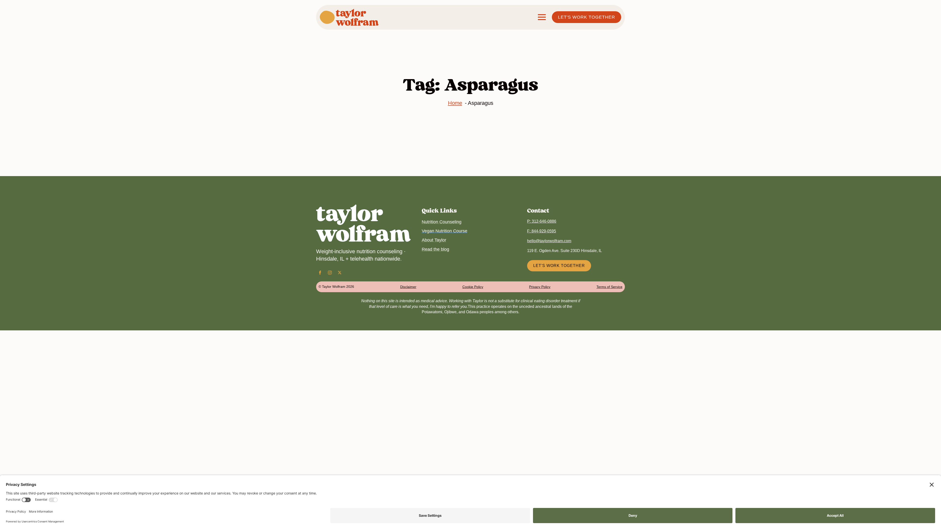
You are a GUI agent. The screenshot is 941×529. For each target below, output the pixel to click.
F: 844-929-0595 (541, 231)
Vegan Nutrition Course (444, 230)
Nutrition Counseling (441, 221)
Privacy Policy (539, 287)
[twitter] (340, 273)
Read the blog (435, 249)
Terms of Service (609, 287)
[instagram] (330, 273)
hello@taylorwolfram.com (549, 241)
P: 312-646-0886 (541, 221)
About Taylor (434, 240)
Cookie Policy (472, 287)
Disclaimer (408, 287)
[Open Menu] (542, 17)
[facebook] (320, 273)
